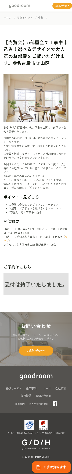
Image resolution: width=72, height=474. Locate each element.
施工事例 (31, 388)
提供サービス (14, 388)
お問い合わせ (62, 6)
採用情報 (26, 395)
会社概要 (60, 388)
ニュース (46, 388)
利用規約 (20, 404)
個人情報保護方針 (38, 404)
